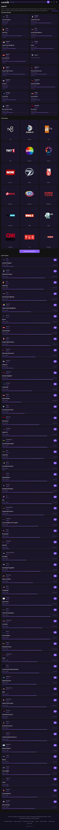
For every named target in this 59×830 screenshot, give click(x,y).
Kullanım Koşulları (18, 821)
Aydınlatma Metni (8, 821)
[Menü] (56, 2)
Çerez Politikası (43, 821)
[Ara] (48, 2)
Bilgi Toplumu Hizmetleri (28, 821)
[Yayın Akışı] (51, 2)
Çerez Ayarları (51, 821)
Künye (37, 821)
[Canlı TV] (5, 2)
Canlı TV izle (29, 823)
